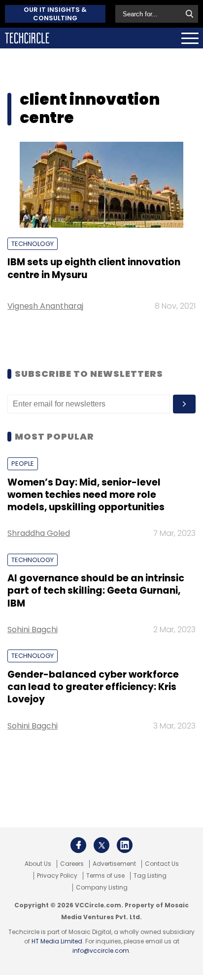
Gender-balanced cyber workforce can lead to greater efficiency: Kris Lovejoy (93, 687)
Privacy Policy (57, 876)
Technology (32, 243)
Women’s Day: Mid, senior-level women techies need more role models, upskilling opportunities (86, 495)
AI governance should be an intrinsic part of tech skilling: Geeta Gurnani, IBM (95, 590)
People (22, 463)
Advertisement (114, 864)
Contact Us (162, 864)
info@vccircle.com (100, 950)
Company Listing (102, 888)
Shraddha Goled (38, 533)
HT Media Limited (57, 941)
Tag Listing (150, 876)
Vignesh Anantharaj (45, 306)
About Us (38, 864)
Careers (72, 864)
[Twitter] (101, 845)
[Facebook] (78, 845)
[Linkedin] (125, 845)
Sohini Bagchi (32, 629)
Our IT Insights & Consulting (55, 14)
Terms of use (105, 876)
